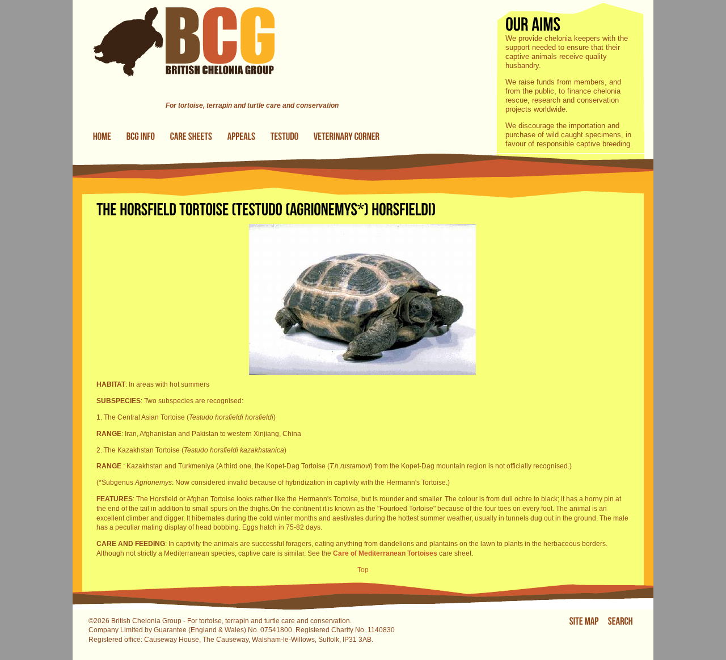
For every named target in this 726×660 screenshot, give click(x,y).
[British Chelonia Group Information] (141, 137)
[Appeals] (241, 137)
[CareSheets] (191, 137)
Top (363, 570)
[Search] (620, 621)
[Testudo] (284, 137)
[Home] (174, 96)
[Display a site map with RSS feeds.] (584, 621)
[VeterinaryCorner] (347, 137)
